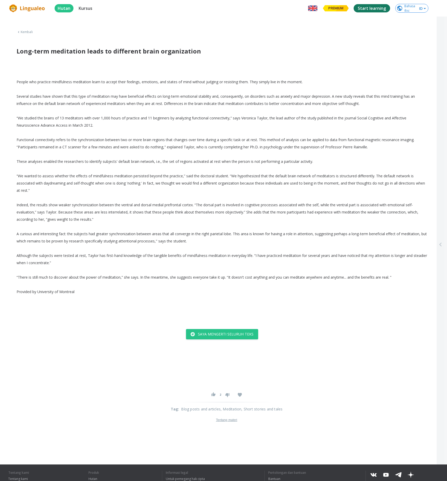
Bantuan (274, 479)
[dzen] (411, 475)
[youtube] (386, 475)
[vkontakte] (373, 475)
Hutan (92, 479)
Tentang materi (226, 420)
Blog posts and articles (201, 409)
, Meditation (231, 409)
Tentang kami (18, 479)
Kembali (27, 32)
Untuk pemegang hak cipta (185, 479)
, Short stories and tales (261, 409)
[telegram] (398, 475)
